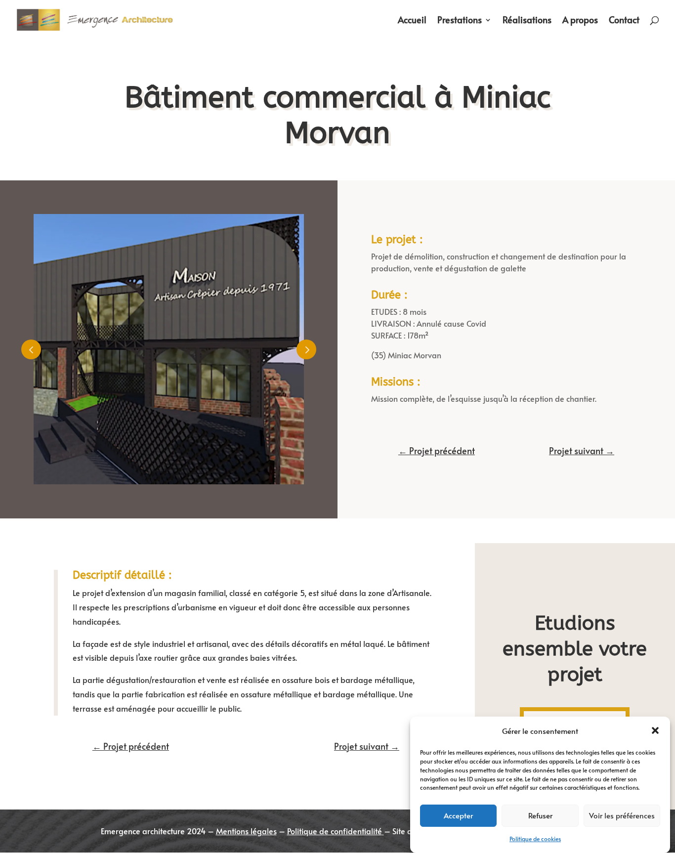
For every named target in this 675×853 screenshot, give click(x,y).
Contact (624, 21)
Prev (31, 349)
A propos (580, 21)
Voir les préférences (622, 815)
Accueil (412, 21)
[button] (655, 730)
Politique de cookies (535, 839)
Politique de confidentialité (334, 830)
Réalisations (527, 21)
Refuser (540, 815)
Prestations (459, 21)
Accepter (458, 815)
